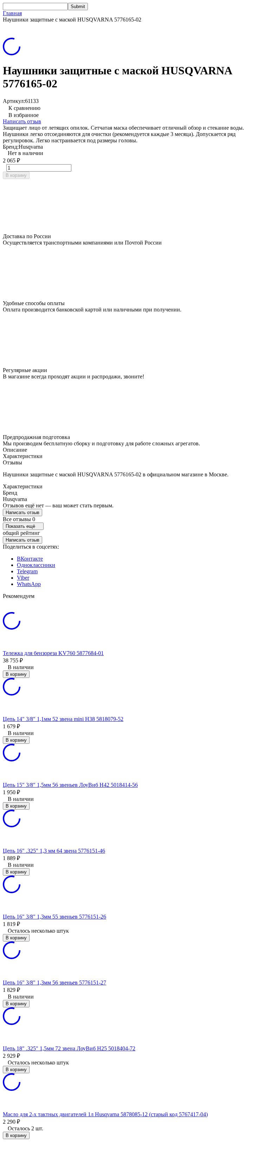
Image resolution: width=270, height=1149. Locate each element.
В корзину (16, 175)
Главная (12, 13)
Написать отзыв (22, 121)
